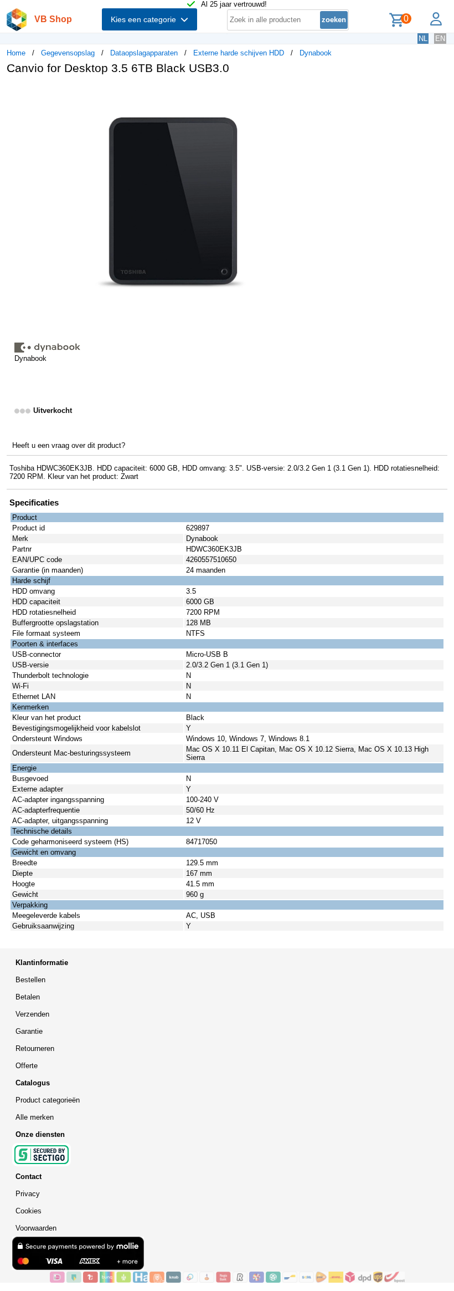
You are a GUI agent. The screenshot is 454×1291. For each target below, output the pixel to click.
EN (440, 38)
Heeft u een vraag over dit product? (68, 445)
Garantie (29, 1031)
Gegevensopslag (68, 53)
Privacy (28, 1194)
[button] (329, 95)
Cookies (29, 1211)
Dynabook (316, 53)
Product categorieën (48, 1100)
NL (423, 38)
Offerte (27, 1066)
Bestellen (30, 980)
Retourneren (35, 1048)
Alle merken (35, 1117)
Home (16, 53)
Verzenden (32, 1014)
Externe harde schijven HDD (238, 53)
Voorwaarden (36, 1228)
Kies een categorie (145, 19)
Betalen (28, 997)
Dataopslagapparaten (144, 53)
